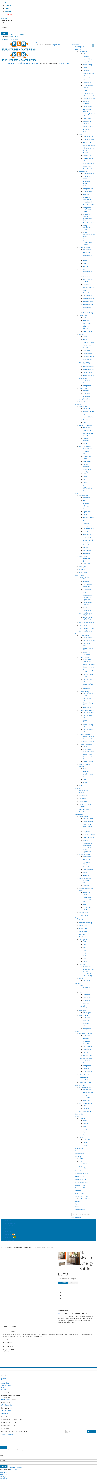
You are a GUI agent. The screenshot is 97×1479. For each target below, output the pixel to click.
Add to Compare (73, 1283)
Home (7, 3)
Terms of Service (6, 1385)
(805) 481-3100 (56, 45)
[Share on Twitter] (62, 1290)
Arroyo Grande (5, 1399)
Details (5, 1326)
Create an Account (64, 63)
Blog (2, 1387)
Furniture (9, 1247)
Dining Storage (28, 1247)
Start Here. (14, 36)
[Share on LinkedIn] (62, 1293)
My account (3, 1472)
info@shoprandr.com (7, 1405)
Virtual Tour (8, 14)
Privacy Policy (5, 1384)
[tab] (5, 1326)
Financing (8, 11)
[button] (62, 1264)
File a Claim (4, 1380)
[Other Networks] (62, 1298)
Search (38, 43)
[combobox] (83, 1214)
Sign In (28, 63)
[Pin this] (62, 1295)
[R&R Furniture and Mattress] (19, 51)
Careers (7, 8)
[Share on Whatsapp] (66, 1300)
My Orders (3, 1478)
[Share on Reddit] (66, 1306)
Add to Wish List (63, 1283)
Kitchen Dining (18, 1247)
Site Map (4, 1389)
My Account (11, 63)
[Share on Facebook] (62, 1287)
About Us (8, 6)
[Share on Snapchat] (66, 1303)
